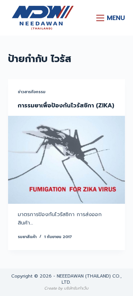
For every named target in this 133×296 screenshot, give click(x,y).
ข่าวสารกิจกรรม (32, 92)
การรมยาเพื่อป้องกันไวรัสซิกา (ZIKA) (66, 105)
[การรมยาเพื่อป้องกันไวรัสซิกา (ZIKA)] (66, 160)
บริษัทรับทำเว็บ (76, 288)
